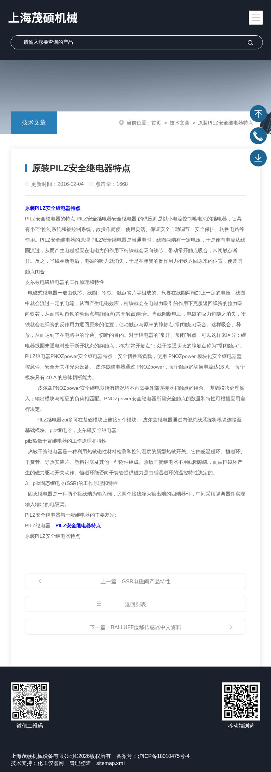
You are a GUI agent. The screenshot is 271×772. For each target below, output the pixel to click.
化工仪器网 (50, 763)
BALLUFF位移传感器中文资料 (146, 627)
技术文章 (34, 122)
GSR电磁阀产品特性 (146, 581)
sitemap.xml (110, 763)
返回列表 (135, 604)
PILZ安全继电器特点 (78, 525)
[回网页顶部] (258, 113)
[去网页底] (258, 158)
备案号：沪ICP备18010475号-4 (152, 756)
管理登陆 (80, 763)
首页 (156, 123)
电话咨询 (258, 135)
